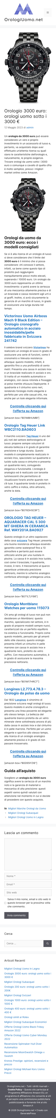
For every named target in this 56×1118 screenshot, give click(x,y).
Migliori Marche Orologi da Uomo (27, 808)
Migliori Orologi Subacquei (23, 813)
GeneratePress (28, 1113)
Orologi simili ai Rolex (16, 1017)
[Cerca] (48, 943)
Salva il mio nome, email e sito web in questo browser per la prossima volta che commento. (29, 903)
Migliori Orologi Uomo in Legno (26, 817)
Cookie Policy (15, 1089)
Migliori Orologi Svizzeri (17, 995)
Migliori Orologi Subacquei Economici (25, 1022)
